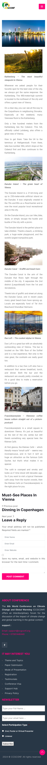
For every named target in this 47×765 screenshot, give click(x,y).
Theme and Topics (14, 660)
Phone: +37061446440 (13, 634)
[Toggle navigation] (42, 6)
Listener (8, 736)
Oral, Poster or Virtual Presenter (19, 731)
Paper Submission (13, 665)
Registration (11, 674)
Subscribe (8, 743)
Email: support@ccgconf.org (16, 630)
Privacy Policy (12, 693)
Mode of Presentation (15, 669)
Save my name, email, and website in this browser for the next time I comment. (23, 560)
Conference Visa (13, 683)
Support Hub (11, 688)
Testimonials (11, 679)
